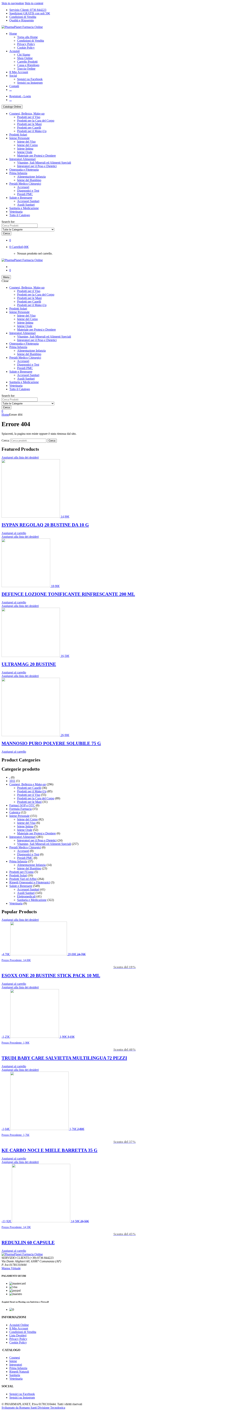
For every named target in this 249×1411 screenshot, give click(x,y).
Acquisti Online (19, 1325)
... (10, 89)
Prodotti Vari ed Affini (23, 879)
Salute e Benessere (20, 197)
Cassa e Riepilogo (28, 65)
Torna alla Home (27, 37)
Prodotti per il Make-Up (31, 131)
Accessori (23, 187)
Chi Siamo (23, 54)
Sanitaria (14, 1375)
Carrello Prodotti (27, 61)
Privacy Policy (26, 44)
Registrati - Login (20, 96)
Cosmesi (14, 1357)
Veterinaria (16, 211)
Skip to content (34, 3)
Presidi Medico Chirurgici (25, 183)
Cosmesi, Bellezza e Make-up (27, 784)
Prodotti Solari (18, 134)
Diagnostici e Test (28, 190)
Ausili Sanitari (26, 204)
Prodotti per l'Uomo (21, 872)
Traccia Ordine (26, 68)
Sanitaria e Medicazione (24, 208)
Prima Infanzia (18, 173)
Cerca (52, 440)
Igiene (13, 1361)
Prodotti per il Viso (28, 117)
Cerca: (6, 440)
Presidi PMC (25, 194)
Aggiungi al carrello (14, 533)
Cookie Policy (26, 47)
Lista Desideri (17, 1335)
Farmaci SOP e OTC (22, 805)
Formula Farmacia (20, 808)
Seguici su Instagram (30, 82)
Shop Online (25, 58)
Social (13, 75)
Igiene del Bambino (29, 180)
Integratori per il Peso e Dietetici (37, 166)
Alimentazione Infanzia (31, 176)
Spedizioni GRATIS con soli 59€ (29, 13)
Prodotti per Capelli (29, 127)
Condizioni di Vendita (22, 16)
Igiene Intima (25, 148)
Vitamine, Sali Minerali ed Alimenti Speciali (44, 162)
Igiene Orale (24, 152)
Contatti (14, 86)
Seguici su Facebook (30, 79)
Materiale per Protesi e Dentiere (36, 155)
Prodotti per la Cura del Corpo (35, 120)
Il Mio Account (18, 72)
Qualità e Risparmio (21, 20)
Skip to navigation (13, 3)
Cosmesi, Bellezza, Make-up (27, 113)
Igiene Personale (19, 138)
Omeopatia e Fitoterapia (24, 169)
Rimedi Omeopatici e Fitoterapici (29, 882)
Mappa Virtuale (11, 1268)
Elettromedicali (26, 896)
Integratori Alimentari (22, 159)
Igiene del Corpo (27, 145)
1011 (12, 780)
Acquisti (14, 51)
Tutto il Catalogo (19, 215)
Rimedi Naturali (19, 1371)
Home (13, 33)
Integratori (15, 1364)
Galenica (14, 812)
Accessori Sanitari (28, 201)
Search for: (8, 221)
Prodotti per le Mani (29, 124)
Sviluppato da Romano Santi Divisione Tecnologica (33, 1407)
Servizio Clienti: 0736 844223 (27, 9)
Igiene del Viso (26, 141)
